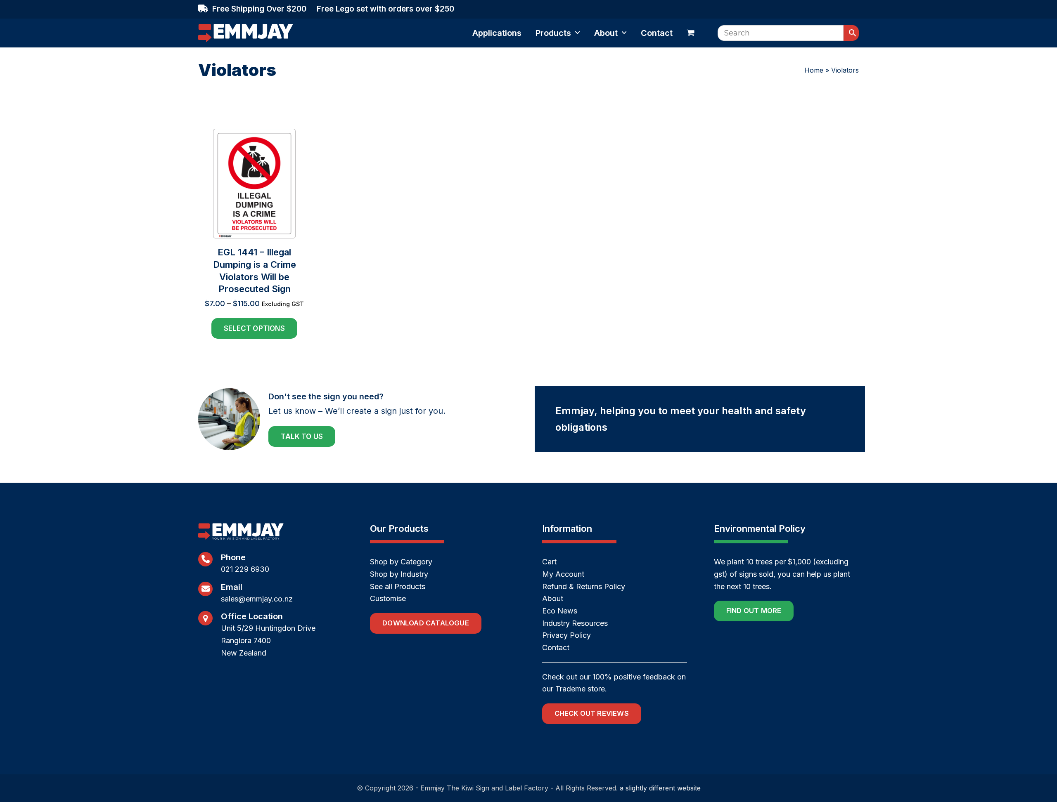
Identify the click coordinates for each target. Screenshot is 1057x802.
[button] (690, 33)
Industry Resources (575, 623)
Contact (555, 647)
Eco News (559, 610)
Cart (549, 561)
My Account (563, 574)
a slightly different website (660, 788)
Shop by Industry (399, 574)
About (552, 598)
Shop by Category (401, 561)
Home (813, 70)
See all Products (397, 586)
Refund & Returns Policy (583, 586)
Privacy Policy (566, 635)
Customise (388, 598)
